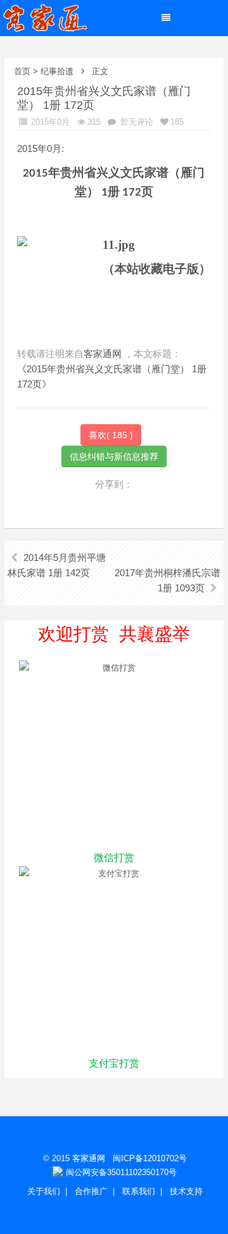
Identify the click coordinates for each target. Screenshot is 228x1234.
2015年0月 (49, 122)
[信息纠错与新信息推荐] (114, 455)
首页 (22, 71)
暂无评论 (135, 122)
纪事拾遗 (57, 71)
